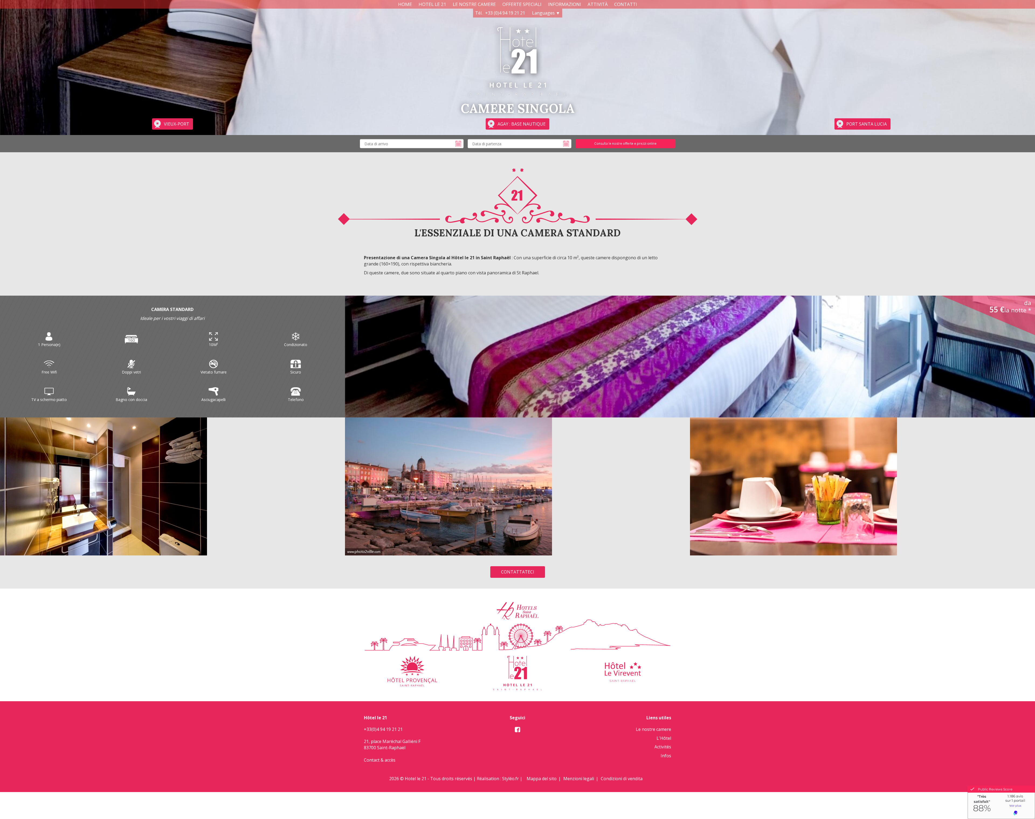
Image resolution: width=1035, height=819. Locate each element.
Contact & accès (379, 760)
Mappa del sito (542, 779)
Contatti (625, 4)
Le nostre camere (474, 4)
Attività (598, 4)
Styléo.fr (510, 779)
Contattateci (517, 572)
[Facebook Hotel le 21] (517, 730)
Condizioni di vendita (622, 779)
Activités (662, 747)
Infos (666, 756)
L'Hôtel (664, 738)
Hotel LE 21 (432, 4)
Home (405, 4)
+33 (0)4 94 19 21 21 (505, 13)
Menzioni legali (578, 779)
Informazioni (564, 4)
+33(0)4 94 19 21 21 (383, 729)
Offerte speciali (521, 4)
